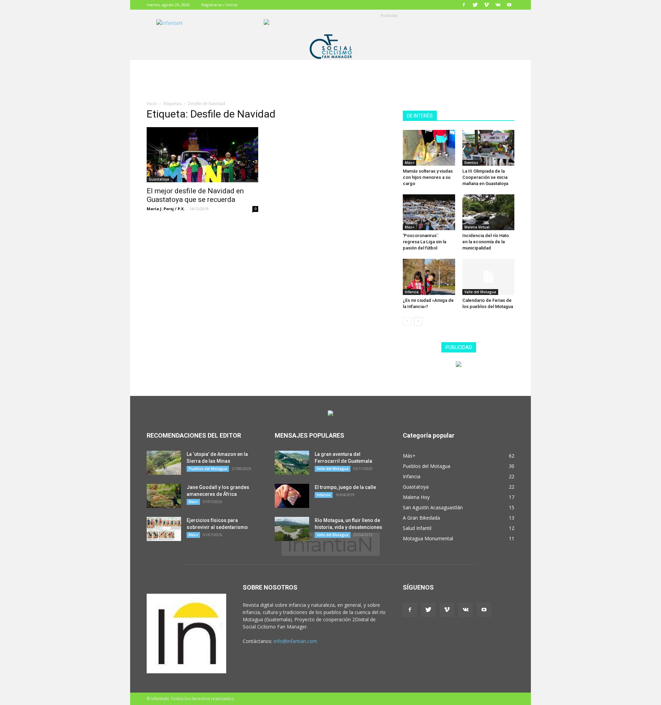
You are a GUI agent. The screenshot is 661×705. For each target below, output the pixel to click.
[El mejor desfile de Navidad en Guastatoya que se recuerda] (202, 154)
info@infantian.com (295, 641)
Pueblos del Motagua (208, 468)
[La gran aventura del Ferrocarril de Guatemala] (292, 463)
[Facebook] (464, 5)
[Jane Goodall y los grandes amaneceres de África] (164, 496)
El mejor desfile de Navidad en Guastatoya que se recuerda (195, 195)
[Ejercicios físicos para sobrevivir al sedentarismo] (164, 529)
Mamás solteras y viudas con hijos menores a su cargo (428, 177)
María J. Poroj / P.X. (166, 208)
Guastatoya (159, 179)
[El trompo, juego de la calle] (292, 496)
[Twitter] (475, 5)
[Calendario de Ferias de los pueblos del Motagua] (488, 277)
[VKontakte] (498, 5)
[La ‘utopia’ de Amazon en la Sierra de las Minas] (164, 463)
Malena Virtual (477, 227)
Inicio (152, 103)
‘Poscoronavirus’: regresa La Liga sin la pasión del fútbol (424, 242)
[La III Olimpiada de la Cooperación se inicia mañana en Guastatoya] (488, 148)
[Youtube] (509, 5)
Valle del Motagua (480, 291)
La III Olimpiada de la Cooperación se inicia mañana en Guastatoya (485, 177)
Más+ (409, 162)
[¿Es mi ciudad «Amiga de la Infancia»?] (429, 277)
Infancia (412, 291)
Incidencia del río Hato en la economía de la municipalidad (485, 242)
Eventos (471, 162)
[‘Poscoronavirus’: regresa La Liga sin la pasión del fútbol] (429, 212)
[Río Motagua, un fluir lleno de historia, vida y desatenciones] (292, 529)
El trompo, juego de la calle (345, 487)
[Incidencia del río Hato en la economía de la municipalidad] (488, 212)
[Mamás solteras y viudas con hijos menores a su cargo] (429, 148)
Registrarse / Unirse (219, 4)
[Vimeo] (486, 5)
